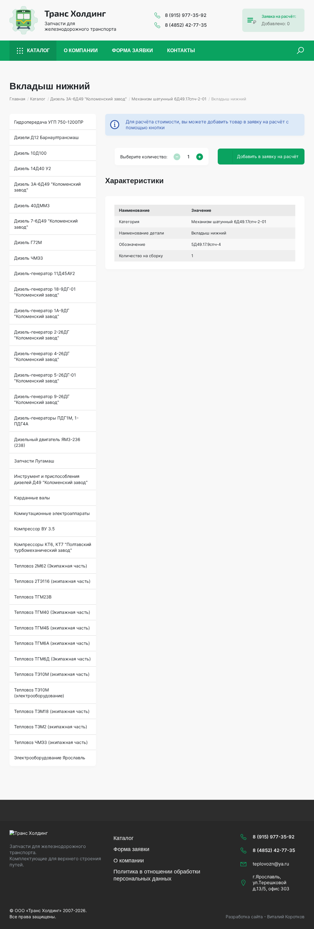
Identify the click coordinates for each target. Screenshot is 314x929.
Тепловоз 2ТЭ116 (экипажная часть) (52, 581)
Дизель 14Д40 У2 (32, 168)
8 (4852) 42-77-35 (186, 25)
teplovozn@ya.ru (271, 864)
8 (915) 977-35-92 (185, 15)
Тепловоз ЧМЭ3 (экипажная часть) (51, 742)
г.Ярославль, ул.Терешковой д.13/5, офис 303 (271, 883)
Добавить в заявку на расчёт (267, 156)
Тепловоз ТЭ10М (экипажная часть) (52, 674)
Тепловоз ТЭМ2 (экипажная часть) (50, 726)
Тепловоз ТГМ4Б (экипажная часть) (52, 627)
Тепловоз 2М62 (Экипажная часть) (50, 565)
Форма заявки (132, 50)
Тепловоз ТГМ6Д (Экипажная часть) (52, 658)
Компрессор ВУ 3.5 (34, 528)
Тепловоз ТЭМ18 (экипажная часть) (52, 711)
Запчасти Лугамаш (34, 460)
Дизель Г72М (28, 242)
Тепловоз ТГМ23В (33, 596)
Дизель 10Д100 (30, 153)
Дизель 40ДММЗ (32, 205)
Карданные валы (32, 497)
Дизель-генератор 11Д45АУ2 (44, 273)
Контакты (181, 50)
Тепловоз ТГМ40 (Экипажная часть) (52, 612)
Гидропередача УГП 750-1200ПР (48, 122)
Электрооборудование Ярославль (49, 757)
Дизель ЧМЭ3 (28, 258)
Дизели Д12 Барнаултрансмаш (46, 137)
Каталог (38, 50)
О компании (81, 50)
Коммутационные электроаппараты (52, 513)
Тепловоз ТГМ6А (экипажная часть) (52, 643)
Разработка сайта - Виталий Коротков (265, 916)
